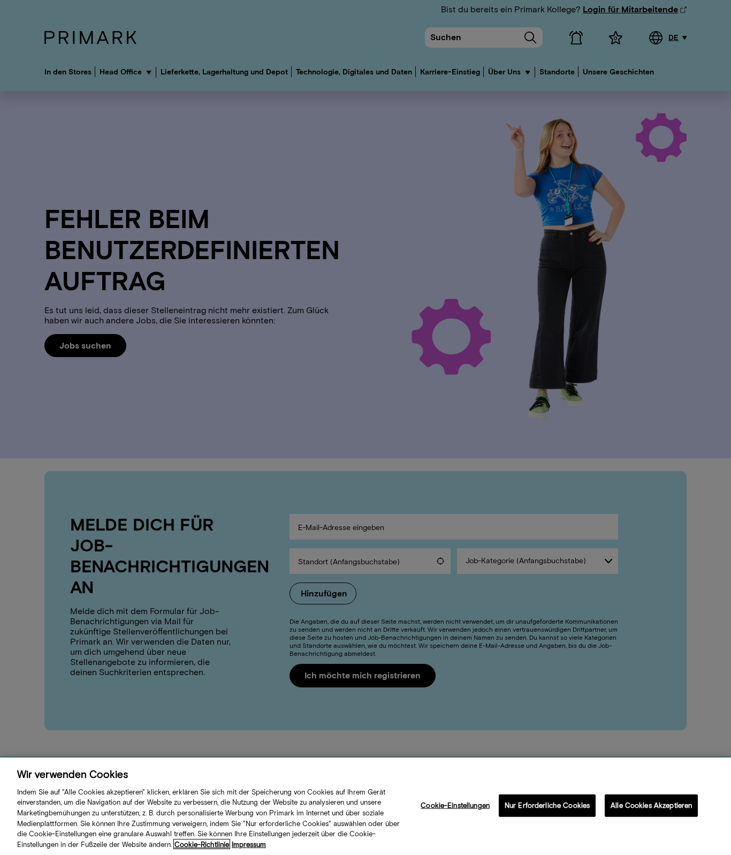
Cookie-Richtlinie (201, 844)
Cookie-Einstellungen (455, 805)
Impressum (249, 844)
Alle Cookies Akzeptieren (651, 805)
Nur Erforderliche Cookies (547, 805)
